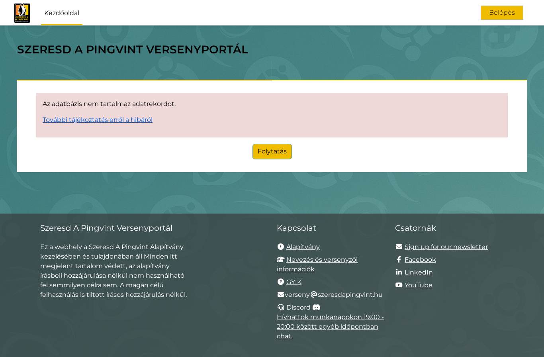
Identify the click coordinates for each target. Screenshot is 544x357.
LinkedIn (419, 272)
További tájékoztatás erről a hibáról (98, 120)
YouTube (418, 285)
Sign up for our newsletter (446, 247)
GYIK (293, 282)
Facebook (420, 259)
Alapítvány (303, 247)
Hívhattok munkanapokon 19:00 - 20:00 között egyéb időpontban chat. (330, 326)
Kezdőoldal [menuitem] (61, 13)
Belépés (502, 12)
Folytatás (272, 151)
